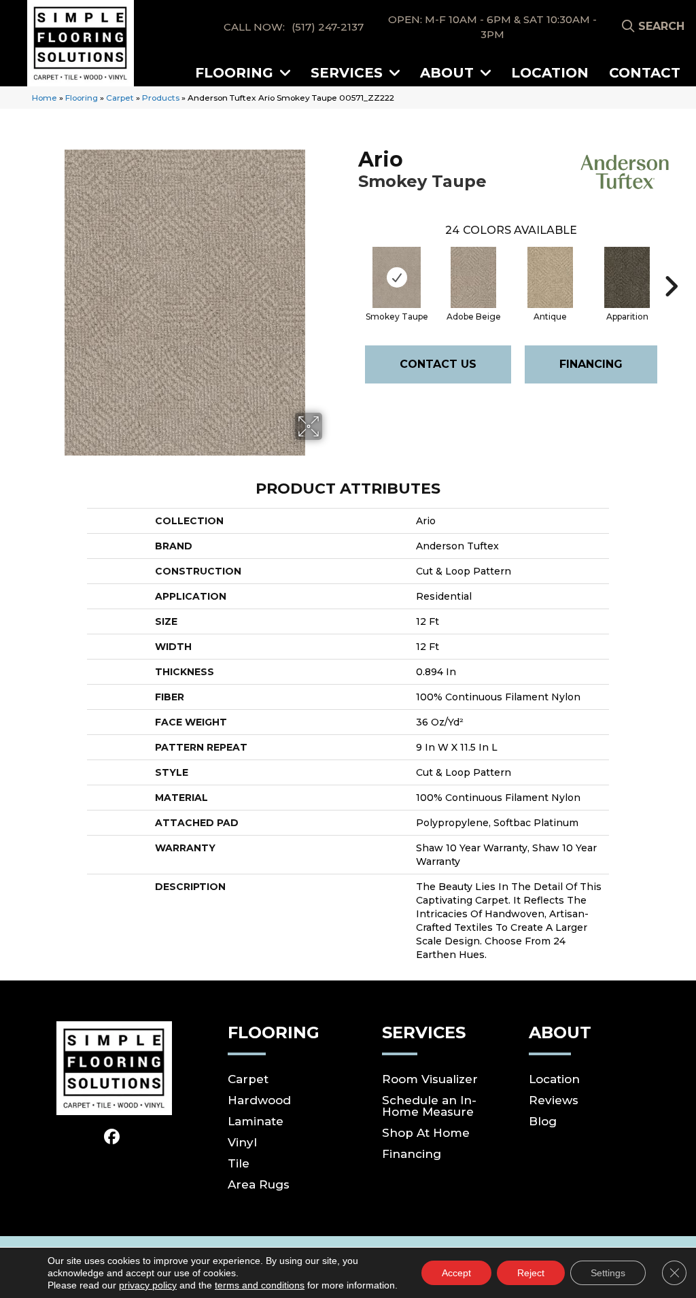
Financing (591, 364)
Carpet (120, 97)
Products (160, 97)
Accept (456, 1272)
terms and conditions (259, 1285)
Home (44, 97)
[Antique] (550, 277)
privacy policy (148, 1285)
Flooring (81, 97)
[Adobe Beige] (473, 277)
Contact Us (438, 364)
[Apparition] (627, 277)
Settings (608, 1272)
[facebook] (112, 1137)
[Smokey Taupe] (396, 277)
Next (671, 266)
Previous (351, 266)
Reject (530, 1272)
